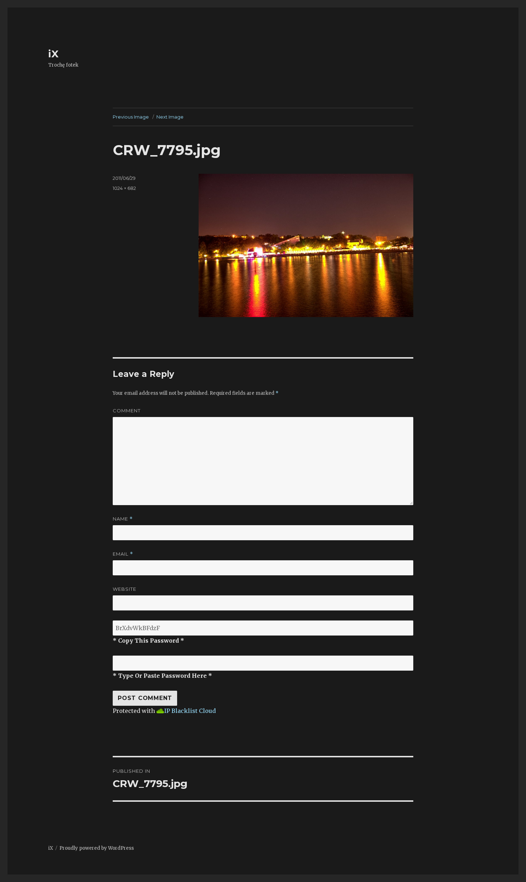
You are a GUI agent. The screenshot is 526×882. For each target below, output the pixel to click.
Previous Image (131, 117)
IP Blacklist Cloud (190, 710)
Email (123, 554)
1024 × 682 (124, 188)
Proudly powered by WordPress (96, 848)
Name (123, 519)
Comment (127, 410)
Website (124, 589)
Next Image (170, 117)
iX (53, 54)
